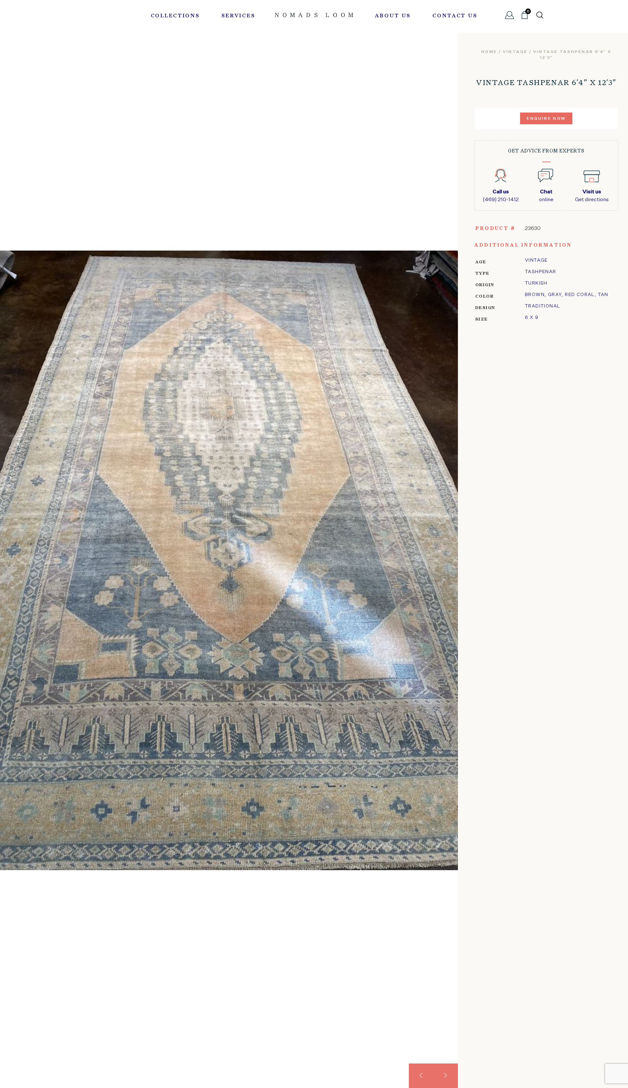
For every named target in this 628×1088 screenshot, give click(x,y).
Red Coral (580, 294)
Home (489, 52)
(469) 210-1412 (501, 195)
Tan (603, 294)
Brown (535, 294)
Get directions (592, 195)
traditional (542, 306)
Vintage (536, 260)
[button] (421, 1075)
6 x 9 (531, 317)
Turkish (536, 283)
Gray (555, 294)
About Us (393, 16)
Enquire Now (546, 119)
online (546, 195)
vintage (515, 52)
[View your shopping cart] (525, 17)
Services (238, 16)
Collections (175, 16)
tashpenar (540, 272)
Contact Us (454, 16)
